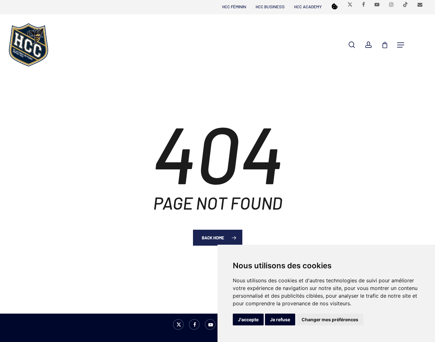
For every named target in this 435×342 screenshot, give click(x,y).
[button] (400, 45)
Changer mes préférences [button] (330, 319)
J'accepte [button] (248, 319)
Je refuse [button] (280, 319)
